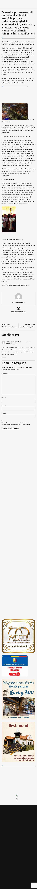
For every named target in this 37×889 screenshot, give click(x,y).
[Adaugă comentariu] (18, 308)
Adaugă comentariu (18, 312)
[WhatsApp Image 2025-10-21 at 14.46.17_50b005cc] (18, 652)
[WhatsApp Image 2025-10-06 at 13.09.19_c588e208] (18, 761)
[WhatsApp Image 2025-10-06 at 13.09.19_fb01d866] (18, 719)
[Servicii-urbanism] (15, 676)
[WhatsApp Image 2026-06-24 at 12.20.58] (18, 766)
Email (4, 405)
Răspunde (4, 357)
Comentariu (5, 373)
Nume (4, 398)
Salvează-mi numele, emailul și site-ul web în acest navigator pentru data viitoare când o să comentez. (16, 423)
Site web (4, 413)
